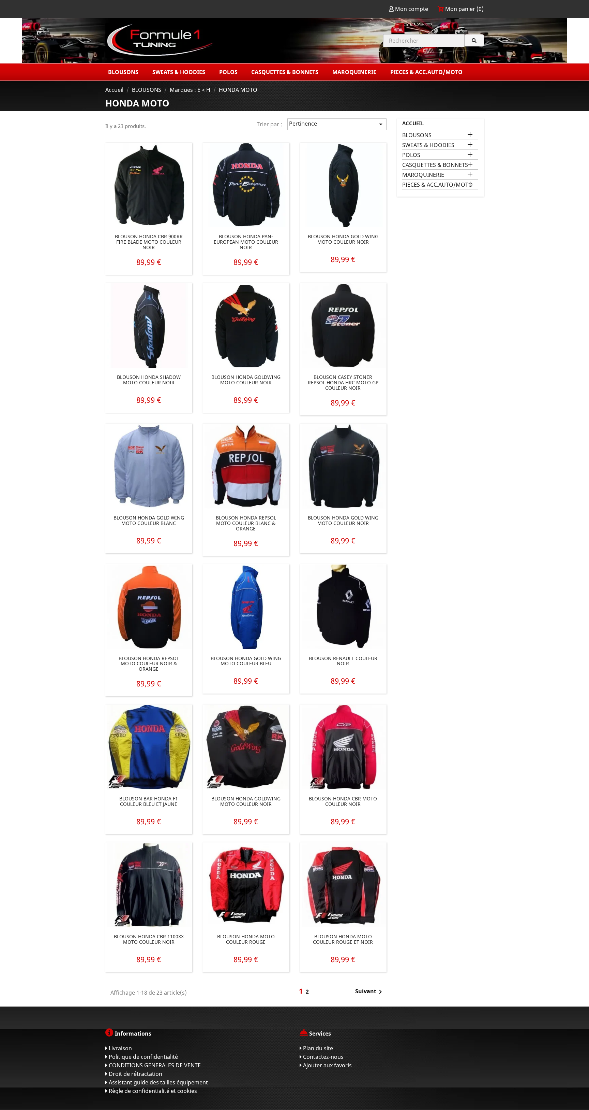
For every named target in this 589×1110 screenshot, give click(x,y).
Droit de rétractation (134, 1073)
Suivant (369, 992)
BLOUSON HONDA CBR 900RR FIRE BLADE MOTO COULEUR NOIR (149, 242)
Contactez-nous (323, 1056)
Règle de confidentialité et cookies (152, 1090)
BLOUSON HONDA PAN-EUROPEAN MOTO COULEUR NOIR (246, 242)
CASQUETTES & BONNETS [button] (285, 72)
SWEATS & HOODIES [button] (179, 72)
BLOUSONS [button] (124, 72)
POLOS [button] (229, 72)
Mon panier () (464, 9)
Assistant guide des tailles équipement (157, 1082)
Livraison (119, 1048)
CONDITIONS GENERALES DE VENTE (154, 1065)
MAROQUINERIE (423, 175)
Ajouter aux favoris (327, 1065)
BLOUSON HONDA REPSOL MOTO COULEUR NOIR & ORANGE (149, 663)
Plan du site (317, 1048)
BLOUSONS (417, 135)
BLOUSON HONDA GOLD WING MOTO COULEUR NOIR (343, 239)
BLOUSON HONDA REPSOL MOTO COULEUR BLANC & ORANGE (246, 523)
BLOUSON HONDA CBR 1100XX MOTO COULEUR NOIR (149, 939)
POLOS (411, 155)
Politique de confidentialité (142, 1056)
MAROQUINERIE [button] (355, 72)
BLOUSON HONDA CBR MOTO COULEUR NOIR (343, 801)
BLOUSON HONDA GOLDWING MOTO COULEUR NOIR (246, 380)
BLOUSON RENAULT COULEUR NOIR (343, 661)
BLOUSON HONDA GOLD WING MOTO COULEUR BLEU (246, 661)
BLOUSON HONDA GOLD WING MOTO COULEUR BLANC (149, 520)
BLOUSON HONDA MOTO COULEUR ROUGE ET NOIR (343, 939)
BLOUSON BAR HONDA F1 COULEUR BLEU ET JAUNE (148, 801)
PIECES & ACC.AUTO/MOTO (437, 184)
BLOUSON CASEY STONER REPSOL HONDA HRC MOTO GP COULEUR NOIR (343, 382)
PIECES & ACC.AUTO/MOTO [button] (427, 72)
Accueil (413, 123)
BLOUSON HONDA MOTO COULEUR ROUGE (246, 939)
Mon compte (411, 9)
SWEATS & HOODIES (428, 145)
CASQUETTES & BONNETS (435, 165)
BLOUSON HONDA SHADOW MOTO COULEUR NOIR (149, 380)
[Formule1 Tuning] (197, 40)
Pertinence (337, 124)
